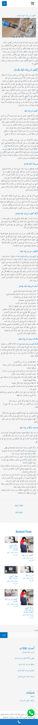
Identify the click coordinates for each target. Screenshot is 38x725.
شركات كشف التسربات (27, 559)
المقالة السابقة (19, 505)
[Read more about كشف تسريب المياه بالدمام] (11, 592)
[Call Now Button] (19, 722)
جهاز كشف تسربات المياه (13, 577)
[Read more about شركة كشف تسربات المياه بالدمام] (11, 539)
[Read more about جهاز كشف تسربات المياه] (11, 569)
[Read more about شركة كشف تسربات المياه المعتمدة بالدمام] (26, 597)
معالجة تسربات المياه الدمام (26, 664)
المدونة (32, 558)
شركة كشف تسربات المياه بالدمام (13, 548)
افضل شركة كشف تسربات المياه (24, 658)
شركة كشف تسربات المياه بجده (28, 344)
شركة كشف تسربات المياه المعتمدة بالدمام (28, 610)
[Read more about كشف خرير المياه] (26, 544)
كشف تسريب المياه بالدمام (28, 256)
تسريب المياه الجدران (28, 652)
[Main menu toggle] (4, 3)
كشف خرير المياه (27, 555)
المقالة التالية (19, 512)
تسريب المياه (17, 78)
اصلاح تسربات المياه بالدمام (26, 670)
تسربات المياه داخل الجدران (26, 676)
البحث (36, 630)
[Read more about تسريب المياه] (26, 569)
